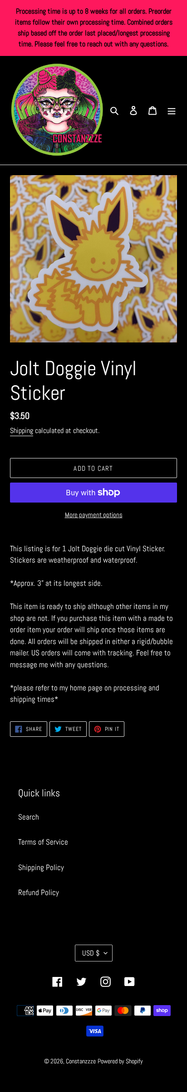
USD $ (90, 953)
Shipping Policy (41, 867)
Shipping (21, 430)
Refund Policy (38, 892)
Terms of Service (43, 842)
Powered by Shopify (120, 1061)
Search (28, 817)
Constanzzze (81, 1061)
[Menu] (171, 110)
